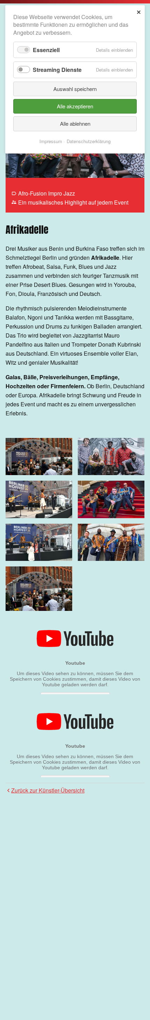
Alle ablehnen (75, 123)
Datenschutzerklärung (89, 141)
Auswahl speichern (75, 88)
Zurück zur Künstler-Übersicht (47, 790)
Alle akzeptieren (75, 106)
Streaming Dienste (57, 70)
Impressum (50, 141)
